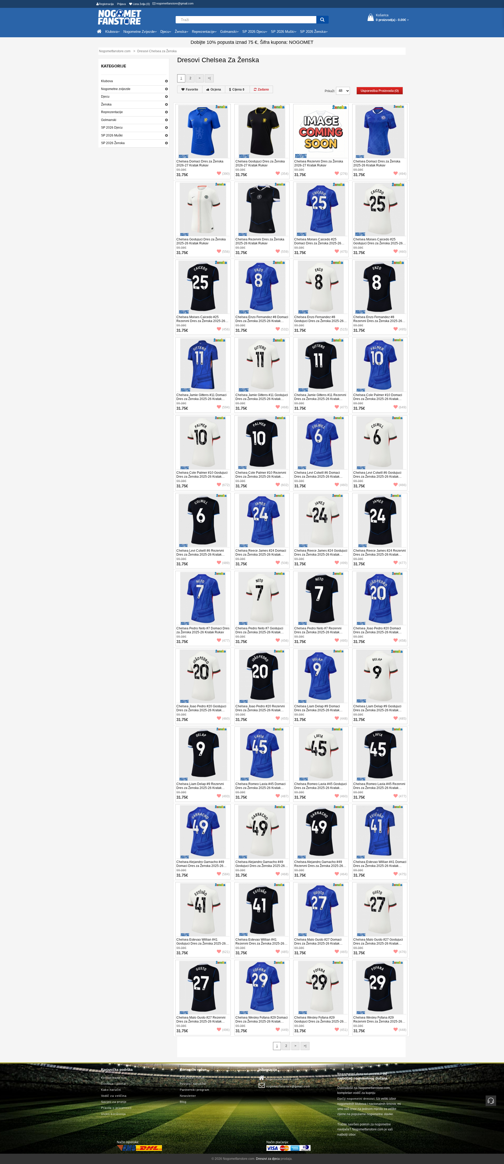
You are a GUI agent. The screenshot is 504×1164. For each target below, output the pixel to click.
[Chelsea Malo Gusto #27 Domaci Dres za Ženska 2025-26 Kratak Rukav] (321, 909)
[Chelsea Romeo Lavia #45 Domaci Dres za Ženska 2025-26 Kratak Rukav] (262, 754)
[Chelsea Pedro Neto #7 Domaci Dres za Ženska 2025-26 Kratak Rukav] (203, 598)
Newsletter (188, 1095)
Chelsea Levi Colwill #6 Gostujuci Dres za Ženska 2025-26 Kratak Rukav (377, 476)
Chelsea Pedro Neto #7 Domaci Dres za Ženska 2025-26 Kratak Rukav (202, 630)
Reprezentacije (112, 112)
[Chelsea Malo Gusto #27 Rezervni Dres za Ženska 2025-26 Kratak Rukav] (203, 987)
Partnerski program (194, 1089)
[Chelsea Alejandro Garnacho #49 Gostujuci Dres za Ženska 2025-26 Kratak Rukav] (262, 832)
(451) (344, 1030)
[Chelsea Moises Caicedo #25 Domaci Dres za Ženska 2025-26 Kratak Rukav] (321, 209)
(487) (284, 796)
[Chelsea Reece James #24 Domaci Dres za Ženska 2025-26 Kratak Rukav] (262, 520)
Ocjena (216, 89)
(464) (344, 874)
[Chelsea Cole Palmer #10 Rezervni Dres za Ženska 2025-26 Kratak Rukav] (262, 442)
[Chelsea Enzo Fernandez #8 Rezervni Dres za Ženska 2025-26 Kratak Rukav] (380, 287)
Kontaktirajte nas (114, 1077)
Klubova (107, 81)
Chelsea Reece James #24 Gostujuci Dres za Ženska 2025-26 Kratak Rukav (320, 554)
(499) (344, 563)
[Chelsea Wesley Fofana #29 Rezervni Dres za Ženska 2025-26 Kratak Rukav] (380, 987)
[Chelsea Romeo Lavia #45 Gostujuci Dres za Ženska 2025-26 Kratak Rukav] (321, 754)
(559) (284, 252)
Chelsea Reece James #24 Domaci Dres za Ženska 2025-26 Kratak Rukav (260, 554)
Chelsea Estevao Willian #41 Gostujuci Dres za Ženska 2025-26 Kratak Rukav (201, 943)
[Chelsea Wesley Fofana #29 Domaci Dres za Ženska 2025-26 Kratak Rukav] (262, 987)
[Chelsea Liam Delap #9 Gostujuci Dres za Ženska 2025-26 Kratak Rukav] (380, 676)
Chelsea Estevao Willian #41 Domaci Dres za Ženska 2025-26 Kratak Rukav (379, 866)
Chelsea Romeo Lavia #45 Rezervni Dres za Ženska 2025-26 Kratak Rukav (379, 788)
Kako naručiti (111, 1089)
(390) (226, 174)
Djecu (105, 96)
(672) (226, 485)
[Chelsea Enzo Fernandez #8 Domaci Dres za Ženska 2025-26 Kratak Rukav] (262, 287)
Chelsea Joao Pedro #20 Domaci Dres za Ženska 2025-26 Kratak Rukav (377, 632)
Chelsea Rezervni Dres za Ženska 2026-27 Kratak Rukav (318, 163)
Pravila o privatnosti (116, 1107)
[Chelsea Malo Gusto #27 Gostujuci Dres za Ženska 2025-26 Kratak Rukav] (380, 909)
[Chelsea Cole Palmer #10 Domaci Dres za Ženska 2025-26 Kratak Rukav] (380, 365)
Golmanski (108, 120)
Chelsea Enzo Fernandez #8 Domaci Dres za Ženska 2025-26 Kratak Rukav (261, 321)
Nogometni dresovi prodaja (359, 1073)
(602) (284, 485)
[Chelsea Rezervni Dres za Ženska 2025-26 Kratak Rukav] (262, 209)
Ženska (106, 104)
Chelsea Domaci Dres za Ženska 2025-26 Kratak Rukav (376, 163)
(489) (226, 563)
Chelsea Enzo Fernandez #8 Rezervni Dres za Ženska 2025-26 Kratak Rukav (377, 321)
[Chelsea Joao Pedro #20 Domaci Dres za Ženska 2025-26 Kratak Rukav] (380, 598)
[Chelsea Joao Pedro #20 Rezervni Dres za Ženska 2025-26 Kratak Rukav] (262, 676)
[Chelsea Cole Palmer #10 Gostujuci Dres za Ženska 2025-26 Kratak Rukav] (203, 442)
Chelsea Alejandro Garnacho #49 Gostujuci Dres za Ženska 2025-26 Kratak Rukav (260, 866)
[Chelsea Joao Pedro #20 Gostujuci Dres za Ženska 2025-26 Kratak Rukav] (203, 676)
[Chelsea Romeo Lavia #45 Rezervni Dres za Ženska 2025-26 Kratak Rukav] (380, 754)
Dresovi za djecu (268, 1159)
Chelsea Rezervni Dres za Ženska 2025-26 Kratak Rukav (259, 241)
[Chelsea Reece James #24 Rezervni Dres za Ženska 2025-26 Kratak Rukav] (380, 520)
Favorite (192, 89)
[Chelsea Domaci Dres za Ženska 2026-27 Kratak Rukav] (203, 131)
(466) (402, 485)
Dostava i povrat (113, 1083)
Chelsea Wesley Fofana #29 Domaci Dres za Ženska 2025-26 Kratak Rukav (261, 1021)
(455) (284, 718)
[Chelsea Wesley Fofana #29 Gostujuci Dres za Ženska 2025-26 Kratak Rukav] (321, 987)
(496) (226, 1030)
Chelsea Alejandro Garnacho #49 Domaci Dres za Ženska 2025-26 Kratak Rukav (200, 866)
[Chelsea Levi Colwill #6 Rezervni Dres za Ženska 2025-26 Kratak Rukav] (203, 520)
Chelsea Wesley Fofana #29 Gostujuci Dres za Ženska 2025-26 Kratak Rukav (319, 1021)
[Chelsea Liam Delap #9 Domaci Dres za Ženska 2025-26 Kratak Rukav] (321, 676)
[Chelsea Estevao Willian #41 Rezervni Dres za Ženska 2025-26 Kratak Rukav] (262, 909)
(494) (402, 174)
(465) (344, 952)
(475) (344, 252)
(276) (344, 174)
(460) (402, 252)
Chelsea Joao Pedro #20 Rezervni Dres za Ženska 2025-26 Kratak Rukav (260, 710)
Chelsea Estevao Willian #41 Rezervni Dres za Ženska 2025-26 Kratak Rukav (259, 943)
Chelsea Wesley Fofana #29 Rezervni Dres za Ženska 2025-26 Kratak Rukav (377, 1021)
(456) (226, 329)
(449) (284, 1030)
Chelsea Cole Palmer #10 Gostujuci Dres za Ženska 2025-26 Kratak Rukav (202, 476)
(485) (402, 718)
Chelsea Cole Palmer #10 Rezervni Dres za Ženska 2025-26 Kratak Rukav (260, 476)
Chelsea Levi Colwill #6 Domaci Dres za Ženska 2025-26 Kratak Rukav (317, 476)
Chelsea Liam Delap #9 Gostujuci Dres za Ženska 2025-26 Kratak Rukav (377, 710)
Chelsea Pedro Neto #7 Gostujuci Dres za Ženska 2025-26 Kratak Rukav (259, 632)
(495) (402, 329)
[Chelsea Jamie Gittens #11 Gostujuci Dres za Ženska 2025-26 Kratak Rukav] (262, 365)
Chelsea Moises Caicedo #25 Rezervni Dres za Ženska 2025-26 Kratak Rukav (200, 321)
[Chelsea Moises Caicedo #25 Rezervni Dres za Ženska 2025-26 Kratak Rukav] (203, 287)
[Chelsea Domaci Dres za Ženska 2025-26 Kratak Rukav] (380, 131)
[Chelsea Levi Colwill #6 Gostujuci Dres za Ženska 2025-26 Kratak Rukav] (380, 442)
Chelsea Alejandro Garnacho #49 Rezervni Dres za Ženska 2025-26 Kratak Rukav (318, 866)
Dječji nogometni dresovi (356, 1098)
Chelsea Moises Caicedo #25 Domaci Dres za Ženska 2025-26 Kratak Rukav (317, 243)
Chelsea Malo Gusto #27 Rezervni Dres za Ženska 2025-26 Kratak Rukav (200, 1021)
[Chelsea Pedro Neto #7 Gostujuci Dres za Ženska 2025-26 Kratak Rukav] (262, 598)
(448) (344, 718)
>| (209, 78)
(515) (344, 329)
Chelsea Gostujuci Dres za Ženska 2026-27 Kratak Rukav (260, 163)
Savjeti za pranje (114, 1101)
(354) (284, 174)
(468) (284, 407)
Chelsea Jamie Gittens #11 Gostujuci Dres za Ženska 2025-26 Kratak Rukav (261, 399)
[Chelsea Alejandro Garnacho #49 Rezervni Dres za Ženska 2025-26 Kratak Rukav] (321, 832)
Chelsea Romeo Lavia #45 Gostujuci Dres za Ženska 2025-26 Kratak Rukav (320, 788)
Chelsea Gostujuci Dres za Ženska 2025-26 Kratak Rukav (201, 241)
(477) (344, 407)
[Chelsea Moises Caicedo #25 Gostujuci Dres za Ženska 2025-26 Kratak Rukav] (380, 209)
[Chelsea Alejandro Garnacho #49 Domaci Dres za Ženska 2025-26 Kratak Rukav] (203, 832)
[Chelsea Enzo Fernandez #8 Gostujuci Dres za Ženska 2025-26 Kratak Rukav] (321, 287)
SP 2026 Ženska (113, 143)
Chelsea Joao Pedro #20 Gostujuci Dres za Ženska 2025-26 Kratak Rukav (201, 710)
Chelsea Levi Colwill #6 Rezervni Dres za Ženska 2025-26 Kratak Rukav (200, 554)
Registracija (106, 4)
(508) (284, 563)
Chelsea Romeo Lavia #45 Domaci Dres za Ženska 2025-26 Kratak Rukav (260, 788)
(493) (226, 796)
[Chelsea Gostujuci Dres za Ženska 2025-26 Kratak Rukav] (203, 209)
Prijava (121, 4)
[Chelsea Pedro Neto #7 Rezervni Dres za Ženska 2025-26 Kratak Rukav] (321, 598)
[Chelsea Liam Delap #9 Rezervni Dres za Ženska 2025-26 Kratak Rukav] (203, 754)
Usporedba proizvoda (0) (380, 91)
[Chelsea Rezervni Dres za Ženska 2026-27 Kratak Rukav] (321, 131)
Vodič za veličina (114, 1095)
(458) (402, 640)
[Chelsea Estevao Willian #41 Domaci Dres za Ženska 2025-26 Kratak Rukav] (380, 832)
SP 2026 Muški (112, 135)
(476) (402, 952)
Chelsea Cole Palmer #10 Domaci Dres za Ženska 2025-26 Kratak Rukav (377, 399)
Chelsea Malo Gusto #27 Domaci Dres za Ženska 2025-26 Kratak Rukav (318, 943)
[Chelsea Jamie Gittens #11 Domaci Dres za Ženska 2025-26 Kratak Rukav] (203, 365)
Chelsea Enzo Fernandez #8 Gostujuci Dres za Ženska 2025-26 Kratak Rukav (319, 321)
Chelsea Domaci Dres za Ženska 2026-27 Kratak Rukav (199, 163)
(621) (226, 952)
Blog (183, 1101)
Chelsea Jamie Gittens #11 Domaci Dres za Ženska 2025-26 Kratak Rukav (201, 399)
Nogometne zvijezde (115, 89)
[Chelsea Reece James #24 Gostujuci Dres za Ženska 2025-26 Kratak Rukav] (321, 520)
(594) (226, 407)
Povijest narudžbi (193, 1083)
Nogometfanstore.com (282, 1079)
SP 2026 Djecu (112, 127)
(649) (402, 407)
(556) (226, 252)
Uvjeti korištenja (113, 1113)
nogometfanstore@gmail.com (174, 3)
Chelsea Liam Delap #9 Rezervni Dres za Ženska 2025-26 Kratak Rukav (200, 788)
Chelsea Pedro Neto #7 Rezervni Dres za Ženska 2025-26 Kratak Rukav (318, 632)
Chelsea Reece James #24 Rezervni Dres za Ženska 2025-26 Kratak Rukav (379, 554)
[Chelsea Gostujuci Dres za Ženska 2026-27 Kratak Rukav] (262, 131)
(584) (226, 874)
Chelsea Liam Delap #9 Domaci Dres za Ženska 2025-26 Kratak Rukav (317, 710)
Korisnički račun (192, 1077)
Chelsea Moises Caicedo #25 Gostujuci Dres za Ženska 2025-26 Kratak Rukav (378, 243)
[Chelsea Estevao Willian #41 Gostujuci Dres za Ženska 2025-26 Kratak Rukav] (203, 909)
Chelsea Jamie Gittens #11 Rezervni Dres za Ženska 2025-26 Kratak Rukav (320, 399)
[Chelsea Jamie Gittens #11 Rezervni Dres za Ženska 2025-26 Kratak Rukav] (321, 365)
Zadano (263, 89)
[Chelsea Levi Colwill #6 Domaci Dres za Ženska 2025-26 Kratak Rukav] (321, 442)
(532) (284, 329)
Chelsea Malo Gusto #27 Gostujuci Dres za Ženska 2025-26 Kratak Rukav (378, 943)
